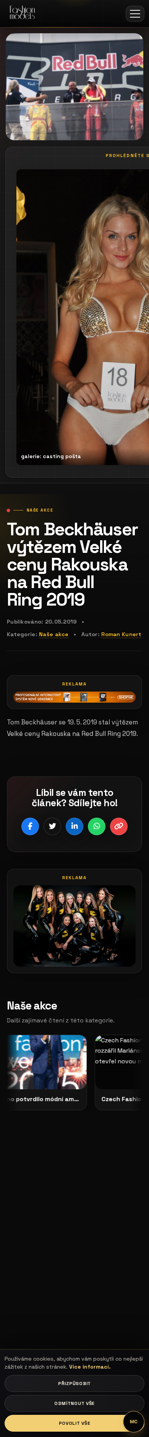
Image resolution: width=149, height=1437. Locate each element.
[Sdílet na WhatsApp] (96, 826)
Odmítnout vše (74, 1403)
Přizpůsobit (74, 1383)
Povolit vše (75, 1423)
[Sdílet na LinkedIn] (74, 826)
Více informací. (90, 1366)
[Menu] (135, 14)
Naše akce (54, 634)
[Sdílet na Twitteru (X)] (52, 826)
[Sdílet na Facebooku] (30, 826)
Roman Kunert (121, 634)
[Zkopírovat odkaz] (119, 826)
